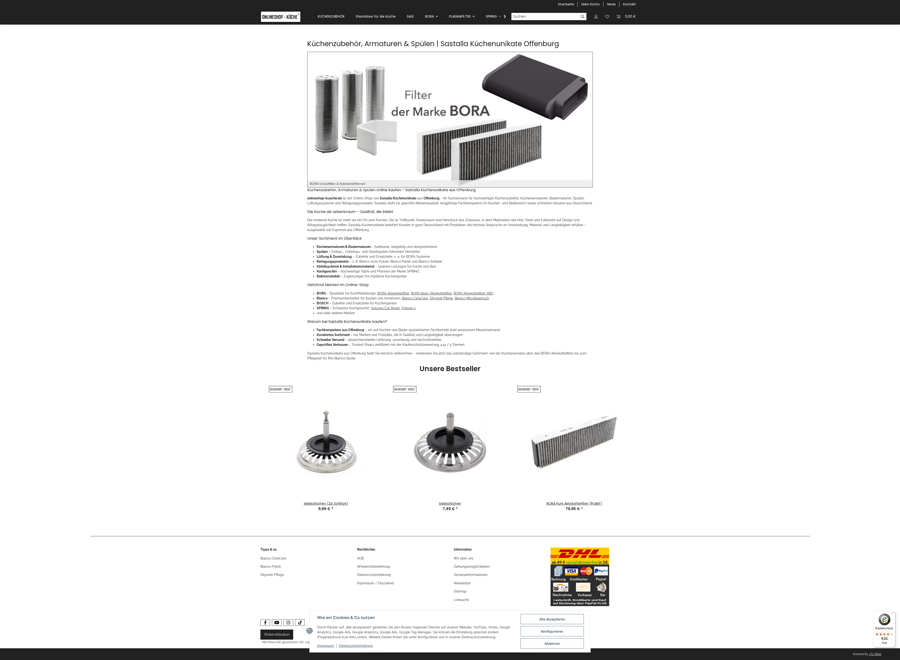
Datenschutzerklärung (374, 575)
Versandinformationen (471, 575)
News (611, 4)
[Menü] (892, 614)
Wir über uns (463, 558)
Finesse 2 (408, 308)
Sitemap (460, 591)
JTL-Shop (875, 654)
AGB (360, 558)
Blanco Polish (270, 566)
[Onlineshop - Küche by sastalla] (280, 17)
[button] (596, 16)
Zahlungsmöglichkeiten (472, 566)
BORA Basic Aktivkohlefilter (431, 293)
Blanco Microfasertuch (472, 298)
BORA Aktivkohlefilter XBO (473, 293)
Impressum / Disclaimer (375, 583)
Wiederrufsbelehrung (373, 566)
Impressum (325, 646)
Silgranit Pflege (441, 298)
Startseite (566, 4)
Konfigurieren (552, 631)
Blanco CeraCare (415, 298)
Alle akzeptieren (552, 619)
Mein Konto (590, 4)
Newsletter (462, 583)
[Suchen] (583, 17)
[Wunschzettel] (607, 16)
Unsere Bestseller (450, 369)
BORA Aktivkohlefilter (393, 293)
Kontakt (629, 4)
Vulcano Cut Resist (385, 308)
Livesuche (461, 600)
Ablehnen (552, 643)
